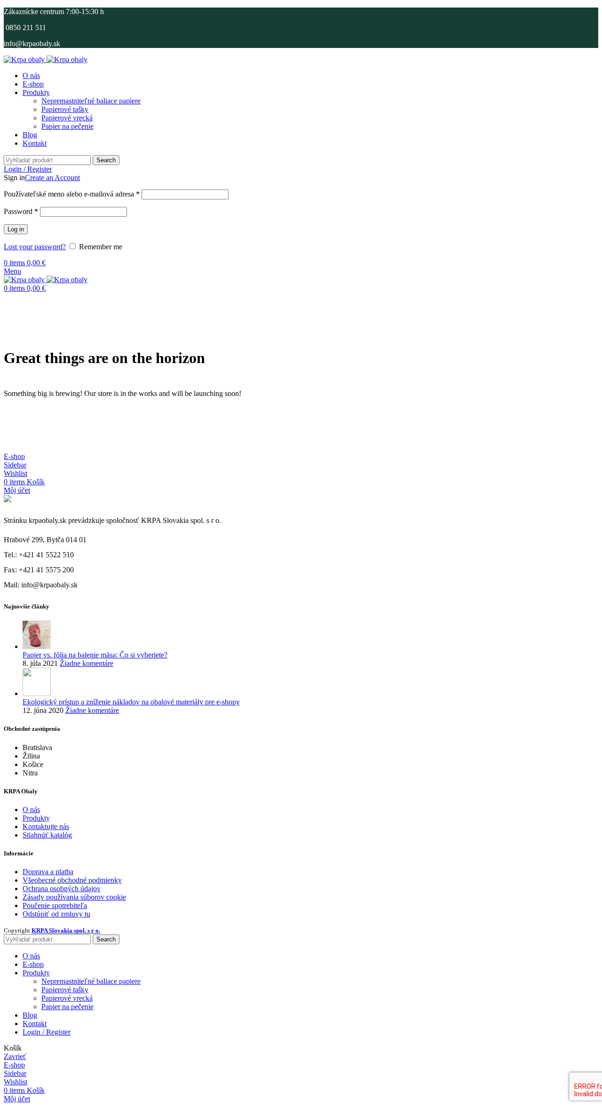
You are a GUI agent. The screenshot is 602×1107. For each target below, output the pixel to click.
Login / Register (47, 1032)
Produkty (36, 818)
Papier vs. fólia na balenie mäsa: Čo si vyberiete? (95, 655)
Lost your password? (35, 247)
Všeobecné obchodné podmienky (72, 880)
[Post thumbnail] (37, 646)
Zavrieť (15, 1056)
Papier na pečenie (67, 126)
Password (21, 211)
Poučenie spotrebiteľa (55, 905)
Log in (16, 229)
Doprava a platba (48, 872)
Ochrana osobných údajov (62, 889)
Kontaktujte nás (46, 826)
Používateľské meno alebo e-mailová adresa (72, 194)
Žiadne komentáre (86, 663)
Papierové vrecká (67, 118)
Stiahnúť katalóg (47, 835)
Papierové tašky (64, 109)
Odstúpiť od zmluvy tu (56, 914)
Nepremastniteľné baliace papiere (91, 101)
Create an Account (52, 178)
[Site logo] (25, 59)
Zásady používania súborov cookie (74, 897)
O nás (31, 810)
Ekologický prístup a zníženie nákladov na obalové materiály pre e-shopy (131, 702)
